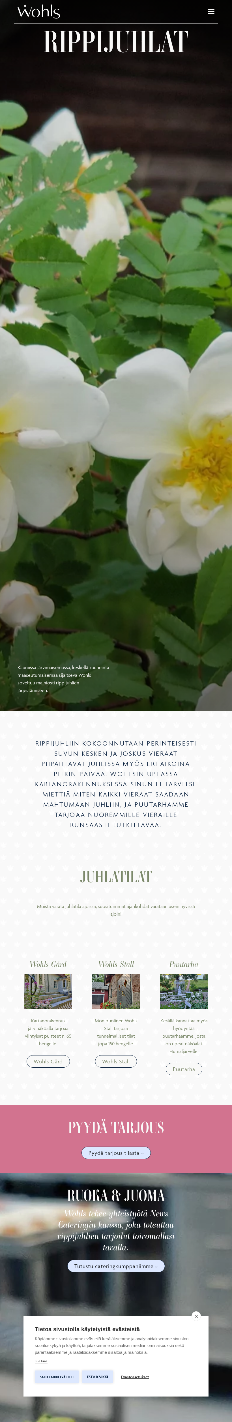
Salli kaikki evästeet (57, 1377)
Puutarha (184, 1069)
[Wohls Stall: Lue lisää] (116, 991)
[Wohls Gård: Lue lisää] (48, 991)
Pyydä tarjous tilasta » (116, 1152)
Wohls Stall (116, 1061)
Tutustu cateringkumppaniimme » (116, 1266)
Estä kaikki (97, 1376)
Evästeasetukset (135, 1376)
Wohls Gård (48, 1061)
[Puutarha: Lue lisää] (184, 991)
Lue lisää (41, 1361)
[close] (196, 1316)
